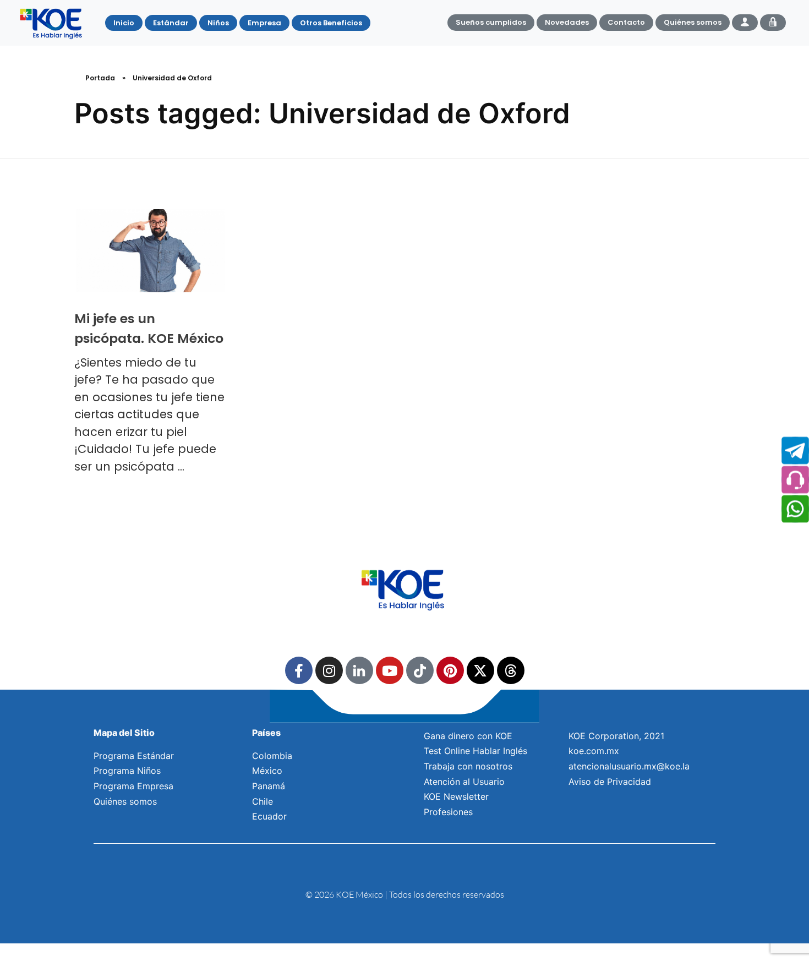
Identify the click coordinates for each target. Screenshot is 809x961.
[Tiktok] (420, 670)
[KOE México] (52, 23)
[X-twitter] (480, 670)
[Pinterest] (450, 670)
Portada (100, 78)
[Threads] (510, 670)
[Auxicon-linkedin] (359, 670)
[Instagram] (329, 670)
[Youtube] (389, 670)
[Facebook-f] (299, 670)
